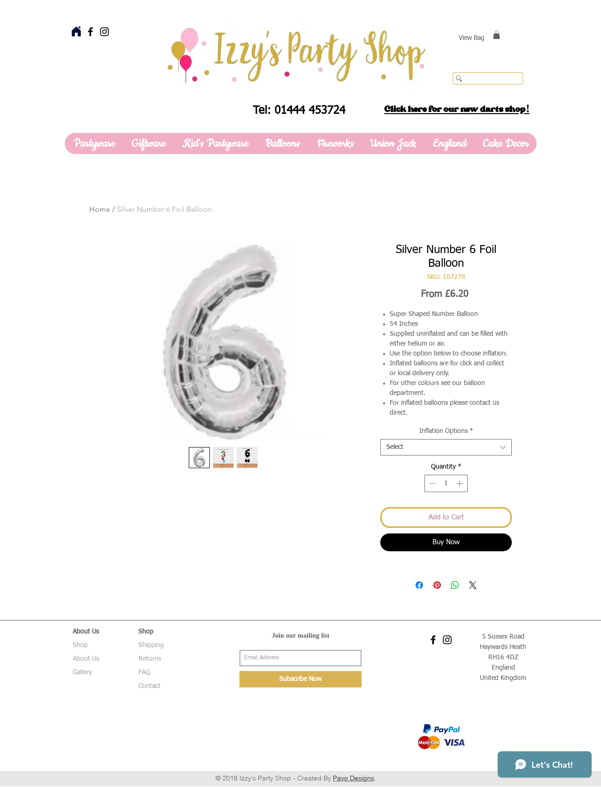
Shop (80, 645)
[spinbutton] (446, 483)
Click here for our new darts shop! (457, 109)
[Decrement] (432, 483)
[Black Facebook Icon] (90, 32)
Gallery (82, 672)
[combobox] (446, 447)
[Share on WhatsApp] (455, 585)
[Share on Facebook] (419, 585)
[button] (496, 35)
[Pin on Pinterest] (437, 585)
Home (99, 209)
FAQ (144, 672)
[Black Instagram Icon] (104, 32)
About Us (86, 659)
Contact (150, 686)
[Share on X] (472, 585)
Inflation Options (446, 431)
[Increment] (460, 483)
